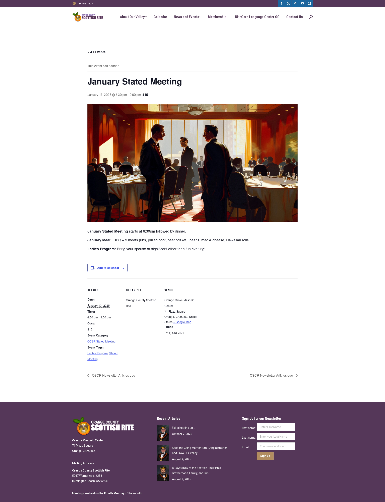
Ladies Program (97, 353)
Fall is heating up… (183, 427)
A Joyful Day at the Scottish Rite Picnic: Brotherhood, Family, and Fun (196, 470)
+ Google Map (182, 322)
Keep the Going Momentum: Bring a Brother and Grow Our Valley (199, 450)
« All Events (96, 52)
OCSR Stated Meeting (101, 341)
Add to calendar (108, 268)
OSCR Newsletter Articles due (113, 375)
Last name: (249, 437)
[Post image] (163, 433)
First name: (249, 428)
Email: (246, 447)
